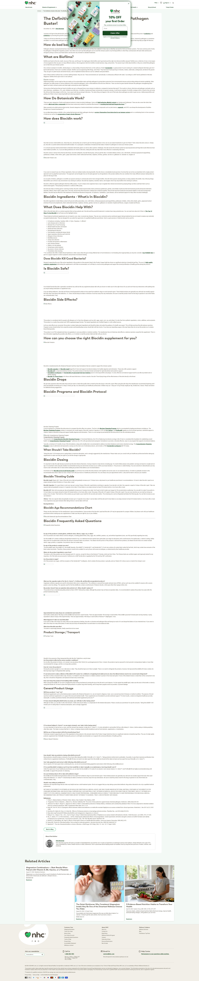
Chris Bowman (60, 32)
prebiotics (147, 37)
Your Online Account (69, 939)
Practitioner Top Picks (144, 937)
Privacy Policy (67, 945)
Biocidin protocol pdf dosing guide (64, 474)
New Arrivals (105, 946)
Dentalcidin (108, 71)
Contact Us (104, 935)
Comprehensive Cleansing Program (60, 444)
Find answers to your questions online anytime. (155, 957)
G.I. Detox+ (109, 434)
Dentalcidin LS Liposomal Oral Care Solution (77, 376)
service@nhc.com (108, 957)
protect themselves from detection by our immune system (112, 116)
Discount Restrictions (107, 945)
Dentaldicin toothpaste (55, 376)
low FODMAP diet (148, 256)
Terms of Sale (67, 943)
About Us (104, 933)
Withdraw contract (68, 948)
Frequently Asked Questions (71, 941)
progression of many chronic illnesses (69, 118)
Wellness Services (143, 933)
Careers (104, 941)
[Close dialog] (128, 3)
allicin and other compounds (57, 108)
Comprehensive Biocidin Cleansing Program (67, 442)
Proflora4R (119, 434)
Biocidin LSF (51, 374)
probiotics (47, 39)
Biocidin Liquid (65, 372)
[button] (190, 2)
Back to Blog (49, 833)
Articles (39, 14)
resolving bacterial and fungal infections (112, 108)
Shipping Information (69, 933)
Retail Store (104, 937)
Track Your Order (68, 935)
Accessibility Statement (70, 946)
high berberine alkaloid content (107, 106)
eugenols (120, 111)
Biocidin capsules (53, 372)
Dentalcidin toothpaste (114, 449)
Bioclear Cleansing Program (108, 432)
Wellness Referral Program (108, 939)
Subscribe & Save (106, 943)
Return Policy (67, 937)
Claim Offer (115, 33)
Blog (140, 935)
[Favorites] (161, 6)
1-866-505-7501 (69, 957)
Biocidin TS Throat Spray (55, 380)
